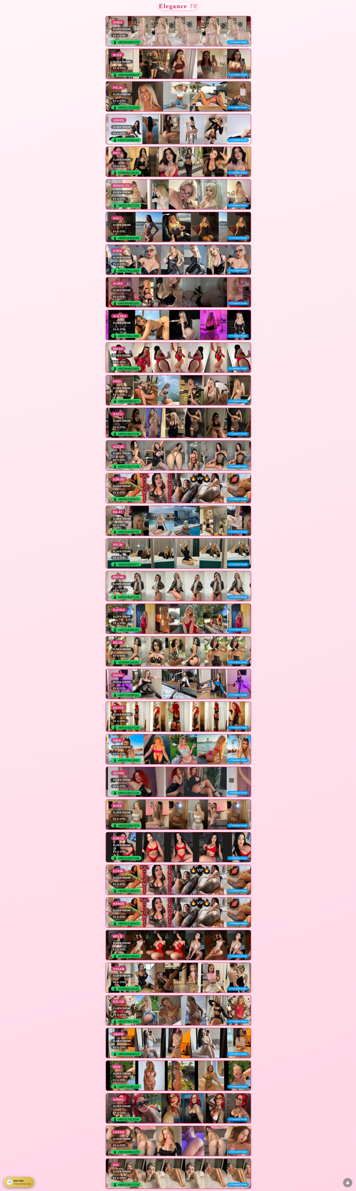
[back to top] (347, 1182)
